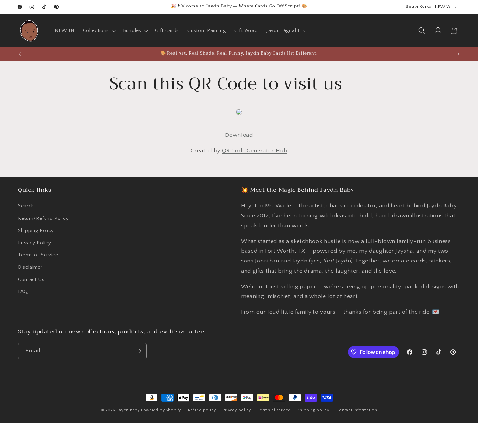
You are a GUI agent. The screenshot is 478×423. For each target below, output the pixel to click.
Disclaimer (30, 267)
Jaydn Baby (129, 410)
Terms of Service (38, 255)
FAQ (23, 291)
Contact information (356, 410)
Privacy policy (237, 410)
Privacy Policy (34, 243)
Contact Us (31, 279)
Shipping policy (313, 410)
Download (239, 135)
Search (26, 206)
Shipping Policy (36, 230)
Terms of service (274, 410)
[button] (99, 30)
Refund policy (202, 410)
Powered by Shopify (161, 410)
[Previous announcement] (20, 54)
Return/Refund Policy (43, 218)
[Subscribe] (138, 351)
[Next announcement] (458, 54)
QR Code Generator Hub (254, 151)
